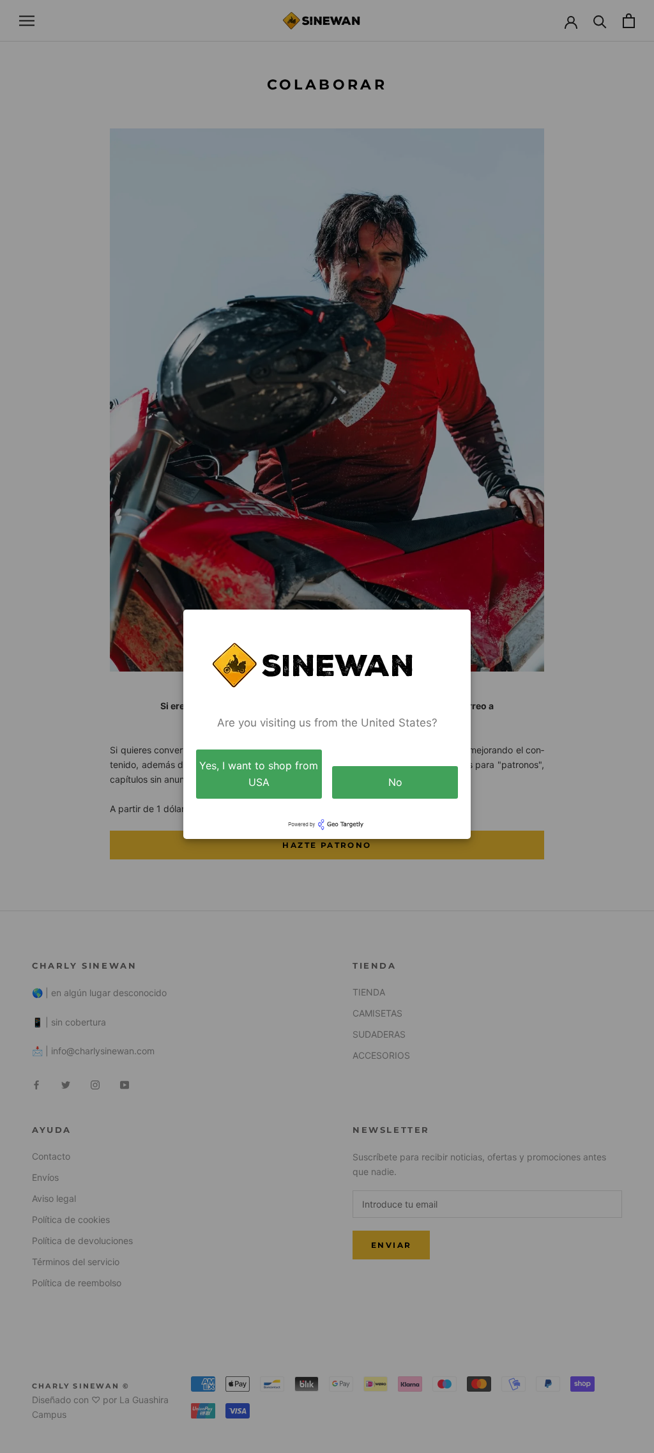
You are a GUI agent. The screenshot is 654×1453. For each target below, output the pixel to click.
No (395, 782)
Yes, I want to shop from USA (258, 773)
